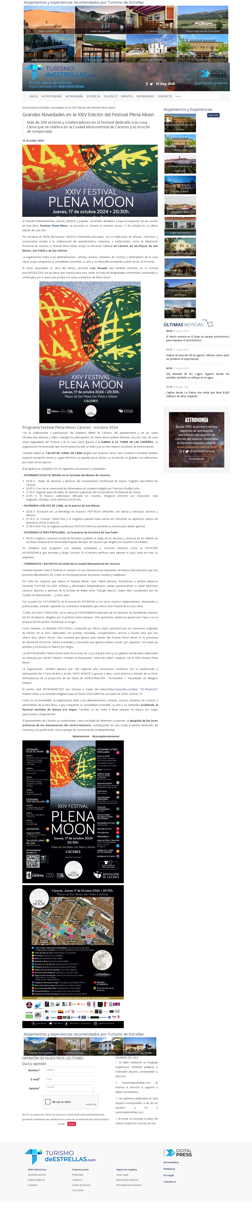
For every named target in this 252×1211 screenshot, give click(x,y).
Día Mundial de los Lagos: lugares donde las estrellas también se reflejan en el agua (197, 375)
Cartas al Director (81, 1185)
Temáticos (170, 1181)
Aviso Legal (122, 1174)
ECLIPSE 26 (93, 96)
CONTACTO (165, 96)
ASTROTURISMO (52, 96)
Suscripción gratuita (211, 83)
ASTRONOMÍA (74, 96)
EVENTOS (127, 96)
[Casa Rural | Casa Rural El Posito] (151, 48)
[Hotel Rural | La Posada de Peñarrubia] (180, 246)
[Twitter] (151, 84)
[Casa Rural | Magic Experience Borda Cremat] (49, 48)
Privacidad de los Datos (128, 1185)
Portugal (168, 1175)
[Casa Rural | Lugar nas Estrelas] (180, 226)
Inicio (34, 96)
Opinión (34, 1088)
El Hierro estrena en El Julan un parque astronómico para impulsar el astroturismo (197, 338)
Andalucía (169, 1168)
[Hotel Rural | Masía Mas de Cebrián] (139, 1046)
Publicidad (77, 1174)
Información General (127, 1179)
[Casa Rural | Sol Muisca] (180, 267)
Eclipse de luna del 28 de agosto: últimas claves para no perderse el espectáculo (197, 357)
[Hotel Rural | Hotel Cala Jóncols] (100, 19)
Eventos (34, 107)
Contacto (32, 1185)
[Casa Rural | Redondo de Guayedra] (40, 1046)
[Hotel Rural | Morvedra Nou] (180, 205)
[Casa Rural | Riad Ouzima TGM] (49, 19)
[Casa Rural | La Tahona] (151, 19)
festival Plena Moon (54, 225)
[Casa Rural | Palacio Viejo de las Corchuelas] (202, 19)
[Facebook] (147, 84)
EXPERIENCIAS (145, 96)
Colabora (77, 1179)
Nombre (34, 1070)
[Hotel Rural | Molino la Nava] (180, 184)
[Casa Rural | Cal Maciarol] (202, 48)
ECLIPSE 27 (111, 96)
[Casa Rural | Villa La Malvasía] (106, 1046)
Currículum (78, 1190)
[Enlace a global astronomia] (196, 439)
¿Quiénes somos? (37, 1174)
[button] (32, 177)
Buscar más (213, 115)
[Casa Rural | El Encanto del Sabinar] (100, 48)
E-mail (35, 1079)
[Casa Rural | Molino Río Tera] (180, 308)
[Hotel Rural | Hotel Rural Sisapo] (73, 1046)
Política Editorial (36, 1179)
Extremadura (171, 1162)
